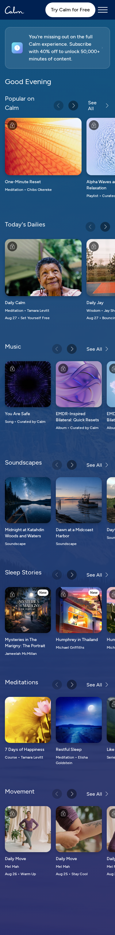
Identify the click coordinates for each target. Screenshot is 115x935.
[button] (57, 48)
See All (92, 105)
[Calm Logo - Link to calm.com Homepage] (14, 10)
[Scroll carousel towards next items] (73, 105)
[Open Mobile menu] (102, 9)
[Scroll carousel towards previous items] (58, 105)
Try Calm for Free (70, 10)
